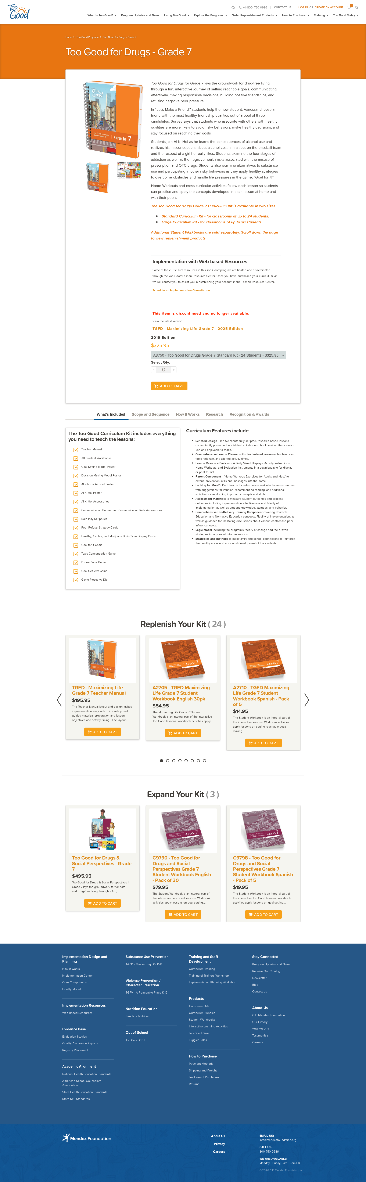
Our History (260, 1022)
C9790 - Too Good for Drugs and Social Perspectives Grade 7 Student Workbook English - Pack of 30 (181, 869)
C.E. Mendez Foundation (268, 1015)
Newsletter (259, 978)
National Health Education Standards (86, 1074)
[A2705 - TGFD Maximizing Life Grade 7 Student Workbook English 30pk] (183, 660)
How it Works (71, 968)
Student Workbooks (202, 1019)
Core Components (74, 982)
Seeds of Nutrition (138, 1016)
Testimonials (260, 1035)
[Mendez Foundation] (18, 11)
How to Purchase (293, 15)
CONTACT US (282, 7)
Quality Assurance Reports (80, 1043)
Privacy (219, 1143)
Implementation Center (77, 975)
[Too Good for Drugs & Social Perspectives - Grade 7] (102, 830)
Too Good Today (344, 15)
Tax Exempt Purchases (204, 1077)
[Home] (233, 8)
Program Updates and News (140, 15)
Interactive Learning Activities (208, 1026)
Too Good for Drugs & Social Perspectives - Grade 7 (101, 863)
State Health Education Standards (84, 1092)
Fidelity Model (71, 989)
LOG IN (303, 7)
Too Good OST (135, 1040)
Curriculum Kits (199, 1006)
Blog (255, 984)
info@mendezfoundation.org (277, 1140)
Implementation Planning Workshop (212, 982)
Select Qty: (160, 362)
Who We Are (260, 1028)
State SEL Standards (76, 1098)
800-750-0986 (269, 1151)
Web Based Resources (77, 1012)
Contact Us (259, 991)
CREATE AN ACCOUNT (329, 7)
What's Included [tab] (111, 414)
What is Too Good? (100, 15)
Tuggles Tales (198, 1040)
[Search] (357, 8)
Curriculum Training (202, 968)
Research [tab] (214, 414)
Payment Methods (201, 1063)
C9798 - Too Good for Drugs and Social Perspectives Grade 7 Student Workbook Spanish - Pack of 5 (263, 869)
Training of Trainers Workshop (209, 975)
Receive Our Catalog (266, 971)
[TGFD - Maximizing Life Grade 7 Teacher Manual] (102, 660)
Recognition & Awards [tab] (249, 414)
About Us (218, 1136)
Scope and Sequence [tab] (150, 414)
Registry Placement (75, 1050)
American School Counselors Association (81, 1083)
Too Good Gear (199, 1033)
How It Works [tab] (188, 414)
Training (319, 15)
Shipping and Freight (203, 1070)
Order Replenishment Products (253, 15)
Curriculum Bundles (202, 1012)
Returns (194, 1084)
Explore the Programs (208, 15)
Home (68, 37)
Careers (257, 1042)
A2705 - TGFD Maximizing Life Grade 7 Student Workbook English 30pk (181, 693)
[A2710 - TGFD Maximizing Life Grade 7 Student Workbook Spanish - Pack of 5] (263, 660)
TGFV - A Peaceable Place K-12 (146, 992)
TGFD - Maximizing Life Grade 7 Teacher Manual (99, 690)
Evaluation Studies (74, 1036)
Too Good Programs (87, 37)
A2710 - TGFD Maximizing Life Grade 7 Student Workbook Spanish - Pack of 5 (261, 696)
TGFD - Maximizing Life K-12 (144, 964)
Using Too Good (175, 15)
